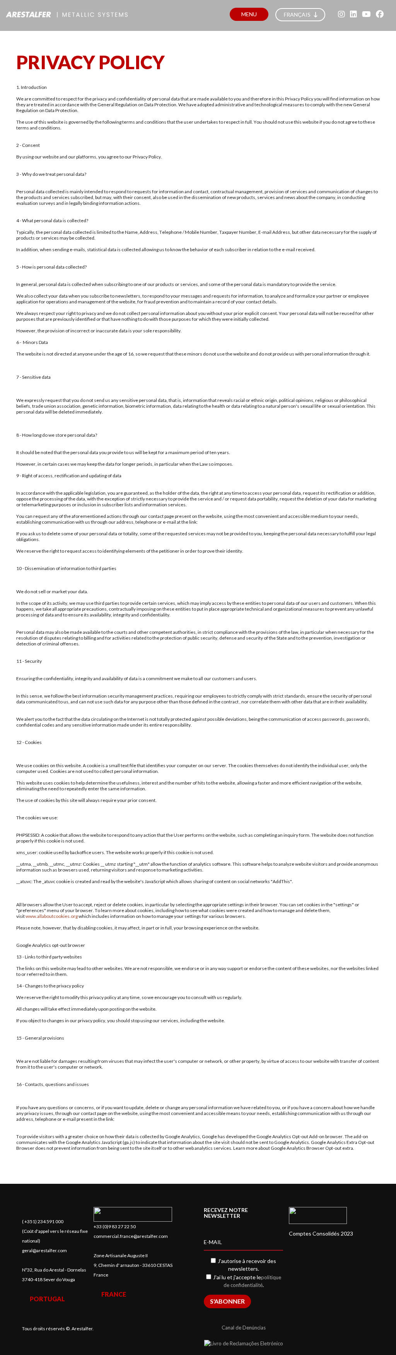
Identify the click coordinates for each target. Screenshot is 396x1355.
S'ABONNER (227, 1301)
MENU (249, 14)
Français (298, 14)
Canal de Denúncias (244, 1327)
